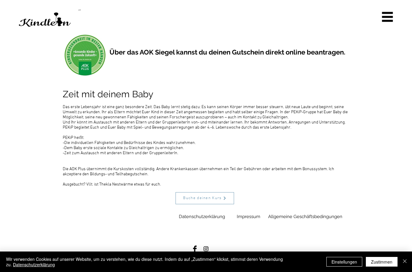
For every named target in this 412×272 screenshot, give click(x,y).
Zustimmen (381, 262)
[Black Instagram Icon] (206, 248)
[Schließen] (404, 261)
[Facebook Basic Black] (195, 248)
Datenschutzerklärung (34, 264)
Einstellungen (344, 262)
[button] (387, 17)
